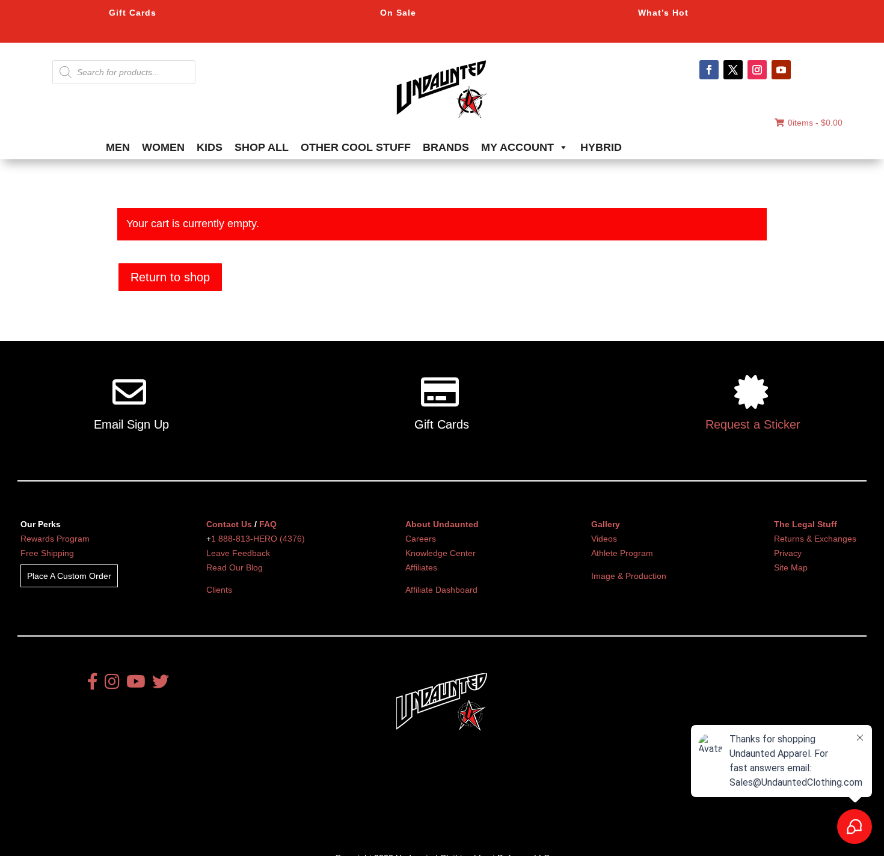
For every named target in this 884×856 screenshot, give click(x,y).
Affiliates (421, 567)
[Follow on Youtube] (781, 69)
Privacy (788, 553)
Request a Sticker (752, 424)
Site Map (791, 567)
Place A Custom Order (69, 576)
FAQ (268, 524)
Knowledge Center (440, 553)
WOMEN (163, 147)
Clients (219, 590)
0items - (815, 122)
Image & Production (628, 576)
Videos (604, 538)
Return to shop (170, 277)
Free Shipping (47, 553)
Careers (420, 538)
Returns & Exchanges (815, 538)
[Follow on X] (733, 69)
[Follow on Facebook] (709, 69)
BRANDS (446, 147)
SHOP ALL (262, 147)
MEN (118, 147)
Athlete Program (622, 553)
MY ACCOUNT (517, 147)
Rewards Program (55, 538)
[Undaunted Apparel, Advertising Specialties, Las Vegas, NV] (421, 802)
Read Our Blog (234, 567)
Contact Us (229, 524)
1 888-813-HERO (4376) (258, 538)
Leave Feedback (238, 553)
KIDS (210, 147)
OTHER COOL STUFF (356, 147)
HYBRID (601, 147)
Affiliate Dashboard (441, 590)
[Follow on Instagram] (757, 69)
